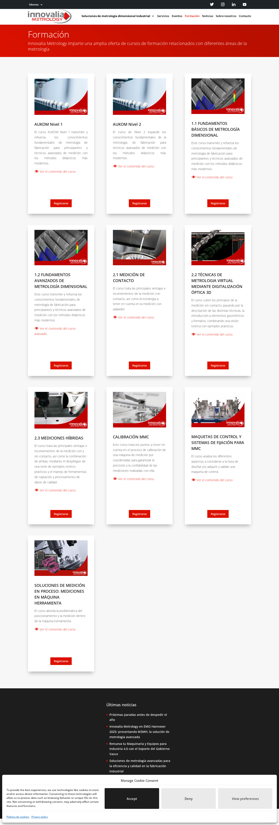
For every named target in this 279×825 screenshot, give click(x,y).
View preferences (245, 799)
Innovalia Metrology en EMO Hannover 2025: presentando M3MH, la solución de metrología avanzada (139, 731)
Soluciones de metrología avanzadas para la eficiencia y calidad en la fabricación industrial (139, 766)
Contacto (245, 16)
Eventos (177, 16)
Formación (192, 16)
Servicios (163, 16)
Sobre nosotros (226, 16)
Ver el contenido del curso (57, 171)
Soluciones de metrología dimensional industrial (116, 16)
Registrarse (61, 203)
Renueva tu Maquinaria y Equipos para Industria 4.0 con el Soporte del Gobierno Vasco (139, 749)
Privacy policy (39, 817)
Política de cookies (18, 817)
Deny (189, 799)
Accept (132, 799)
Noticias (207, 16)
